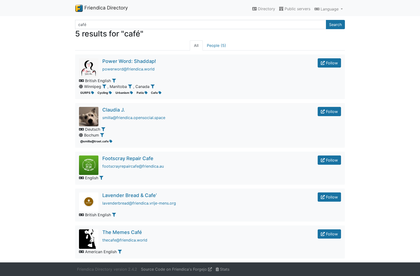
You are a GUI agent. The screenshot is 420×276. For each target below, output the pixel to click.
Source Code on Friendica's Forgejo (174, 269)
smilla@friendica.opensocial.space (133, 117)
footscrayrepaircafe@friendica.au (133, 166)
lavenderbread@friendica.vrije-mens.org (139, 203)
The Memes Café (122, 232)
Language (329, 9)
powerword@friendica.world (128, 69)
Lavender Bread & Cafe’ (129, 195)
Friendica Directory (105, 8)
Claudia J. (113, 110)
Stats (224, 269)
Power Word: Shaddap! (129, 61)
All (196, 45)
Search (335, 24)
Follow (331, 62)
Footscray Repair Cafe (127, 158)
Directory (266, 8)
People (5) (216, 45)
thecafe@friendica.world (124, 240)
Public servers (296, 8)
